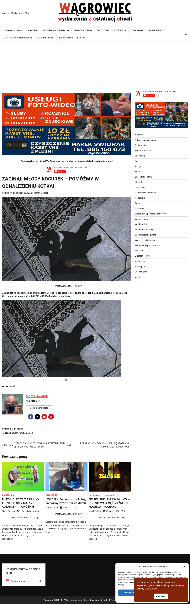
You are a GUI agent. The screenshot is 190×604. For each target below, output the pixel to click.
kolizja (138, 166)
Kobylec (14, 433)
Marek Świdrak (41, 192)
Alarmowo (140, 134)
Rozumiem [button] (161, 596)
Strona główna (13, 30)
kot (20, 433)
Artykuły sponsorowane (18, 38)
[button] (184, 566)
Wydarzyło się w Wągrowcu (147, 245)
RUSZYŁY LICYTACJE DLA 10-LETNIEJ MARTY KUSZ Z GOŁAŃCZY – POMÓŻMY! (21, 503)
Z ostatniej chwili (143, 256)
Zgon (137, 277)
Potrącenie (140, 198)
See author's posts (39, 408)
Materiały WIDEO (45, 38)
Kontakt (82, 38)
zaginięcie (28, 433)
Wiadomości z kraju (144, 229)
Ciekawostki (137, 30)
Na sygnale (32, 30)
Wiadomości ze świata (145, 234)
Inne (137, 161)
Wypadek (139, 250)
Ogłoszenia (103, 30)
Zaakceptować (129, 592)
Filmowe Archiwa (83, 30)
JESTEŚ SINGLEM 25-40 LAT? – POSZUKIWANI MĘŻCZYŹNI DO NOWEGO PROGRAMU (109, 503)
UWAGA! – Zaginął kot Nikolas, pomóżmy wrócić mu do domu (65, 501)
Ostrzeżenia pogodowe (145, 192)
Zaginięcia (140, 266)
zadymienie (140, 261)
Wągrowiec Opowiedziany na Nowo (151, 213)
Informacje (119, 30)
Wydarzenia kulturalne (56, 30)
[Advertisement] (95, 63)
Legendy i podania (143, 177)
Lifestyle (139, 182)
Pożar (137, 203)
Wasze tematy (156, 30)
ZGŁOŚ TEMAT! (66, 38)
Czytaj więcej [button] (151, 589)
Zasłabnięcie (141, 271)
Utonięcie (139, 208)
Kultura (138, 171)
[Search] (186, 34)
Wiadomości (141, 224)
